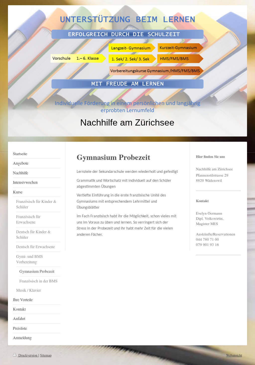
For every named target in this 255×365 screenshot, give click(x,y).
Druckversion (27, 355)
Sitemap (46, 355)
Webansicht (234, 355)
